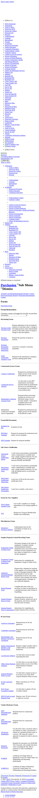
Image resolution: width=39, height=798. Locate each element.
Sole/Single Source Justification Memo (5, 456)
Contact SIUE (5, 781)
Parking (7, 105)
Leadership (8, 123)
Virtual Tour (8, 112)
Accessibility (30, 779)
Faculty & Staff (9, 132)
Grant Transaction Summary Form (6, 357)
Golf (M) (7, 85)
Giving (7, 115)
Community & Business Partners (15, 135)
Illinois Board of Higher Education (12, 792)
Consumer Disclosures (28, 781)
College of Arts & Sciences (13, 54)
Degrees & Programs (11, 45)
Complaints (4, 783)
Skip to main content (7, 1)
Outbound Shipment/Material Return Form (7, 574)
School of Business (11, 56)
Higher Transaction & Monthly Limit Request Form (8, 647)
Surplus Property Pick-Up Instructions (7, 609)
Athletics (7, 74)
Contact (3, 297)
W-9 (2, 513)
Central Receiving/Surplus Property (17, 294)
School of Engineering (12, 63)
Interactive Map (10, 103)
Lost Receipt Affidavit (8, 656)
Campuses (8, 126)
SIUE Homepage (10, 24)
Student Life (9, 72)
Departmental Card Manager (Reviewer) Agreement (7, 638)
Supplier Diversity (23, 294)
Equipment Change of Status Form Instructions (7, 561)
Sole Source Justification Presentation (5, 489)
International (9, 40)
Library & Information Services (15, 70)
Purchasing (9, 285)
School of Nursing (10, 65)
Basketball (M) (9, 78)
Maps (6, 101)
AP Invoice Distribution (5, 733)
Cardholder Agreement (8, 630)
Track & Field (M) (10, 94)
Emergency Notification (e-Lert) (11, 785)
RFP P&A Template (4, 434)
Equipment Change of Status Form (7, 548)
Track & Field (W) (10, 96)
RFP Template (5, 440)
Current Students (10, 130)
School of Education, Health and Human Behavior (14, 60)
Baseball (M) (9, 76)
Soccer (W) (8, 88)
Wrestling (8, 99)
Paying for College (11, 31)
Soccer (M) (8, 87)
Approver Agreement (7, 623)
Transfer (7, 42)
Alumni (7, 133)
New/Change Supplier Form (5, 505)
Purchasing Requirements (27, 295)
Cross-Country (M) (11, 81)
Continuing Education (12, 49)
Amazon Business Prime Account (6, 674)
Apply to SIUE (9, 27)
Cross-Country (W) (11, 83)
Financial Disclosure (4, 747)
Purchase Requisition (4, 338)
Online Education (10, 47)
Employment (31, 783)
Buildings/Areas (10, 108)
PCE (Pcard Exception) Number (7, 690)
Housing (7, 34)
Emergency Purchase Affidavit (7, 529)
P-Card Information (11, 294)
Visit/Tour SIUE (10, 29)
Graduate (8, 38)
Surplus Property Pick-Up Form (6, 600)
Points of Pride (9, 121)
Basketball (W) (9, 79)
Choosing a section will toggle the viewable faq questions (19, 313)
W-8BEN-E (5, 768)
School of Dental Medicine (13, 58)
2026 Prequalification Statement (6, 721)
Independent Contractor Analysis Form (8, 400)
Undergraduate (9, 36)
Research (8, 114)
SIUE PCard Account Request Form (8, 697)
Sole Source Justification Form (5, 469)
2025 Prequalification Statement (6, 712)
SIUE (8, 779)
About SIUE (9, 117)
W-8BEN (4, 758)
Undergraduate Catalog (12, 51)
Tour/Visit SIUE (14, 260)
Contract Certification (8, 374)
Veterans (7, 137)
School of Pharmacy (11, 67)
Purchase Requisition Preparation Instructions (4, 347)
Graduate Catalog (10, 52)
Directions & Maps (11, 106)
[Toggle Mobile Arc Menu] (5, 160)
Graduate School (10, 69)
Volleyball (8, 97)
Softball (7, 90)
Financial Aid (9, 33)
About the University (11, 119)
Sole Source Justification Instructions (5, 480)
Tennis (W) (8, 92)
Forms (3, 294)
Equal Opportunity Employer (17, 783)
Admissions (8, 25)
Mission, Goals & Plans (12, 124)
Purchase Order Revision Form (6, 329)
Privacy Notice (15, 781)
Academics (8, 43)
